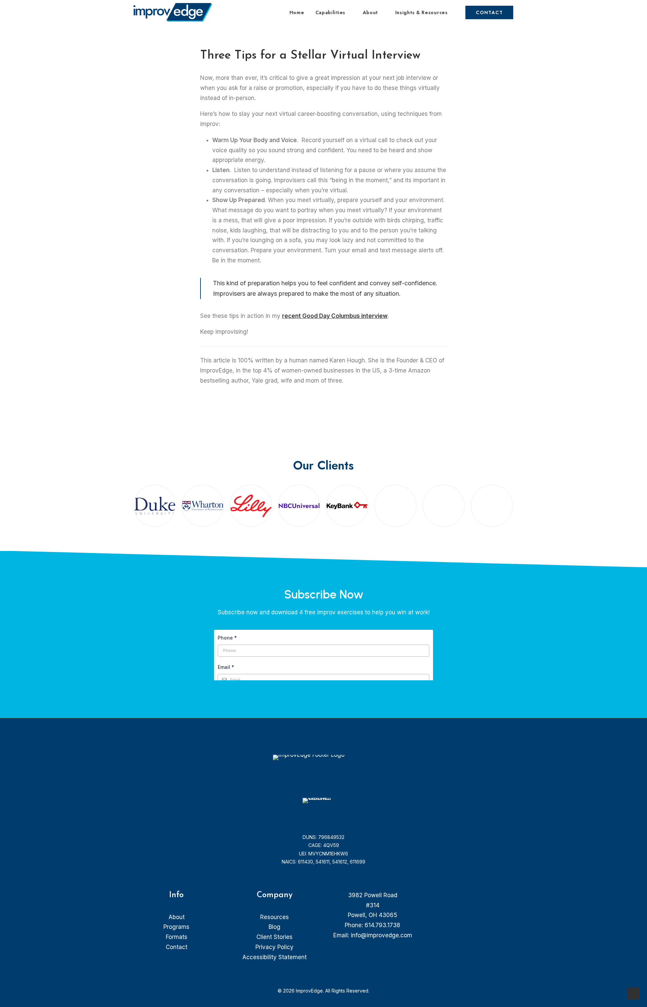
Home (296, 12)
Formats (176, 937)
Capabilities (330, 12)
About (370, 12)
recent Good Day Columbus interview (335, 316)
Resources (274, 917)
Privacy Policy (274, 947)
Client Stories (274, 937)
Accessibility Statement (274, 957)
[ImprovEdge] (172, 12)
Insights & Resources (421, 12)
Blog (274, 926)
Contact (176, 947)
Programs (176, 926)
